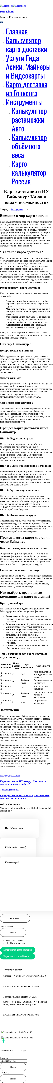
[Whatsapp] (30, 1025)
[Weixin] (14, 1025)
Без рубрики (17, 209)
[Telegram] (22, 1025)
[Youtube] (6, 1025)
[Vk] (38, 1025)
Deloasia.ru (7, 11)
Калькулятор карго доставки (17, 950)
